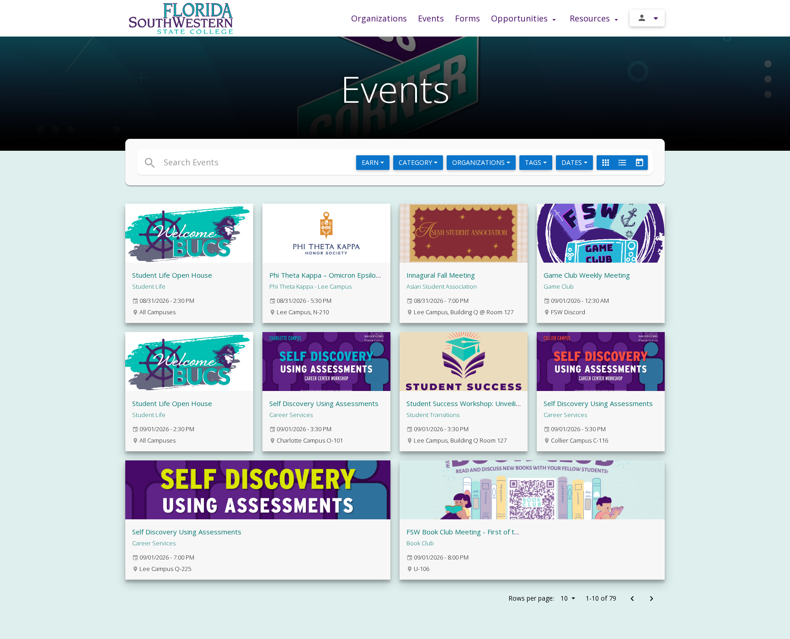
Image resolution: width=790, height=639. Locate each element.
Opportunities (520, 18)
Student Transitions (432, 415)
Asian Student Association (441, 286)
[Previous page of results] (632, 599)
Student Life (148, 286)
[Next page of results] (651, 599)
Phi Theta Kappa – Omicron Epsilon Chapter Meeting (351, 275)
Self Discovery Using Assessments (324, 403)
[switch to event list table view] (622, 162)
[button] (311, 162)
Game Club (559, 286)
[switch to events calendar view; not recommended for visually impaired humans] (639, 162)
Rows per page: (538, 598)
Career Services (291, 415)
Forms (467, 18)
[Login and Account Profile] (647, 18)
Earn (371, 162)
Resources (591, 18)
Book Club (420, 543)
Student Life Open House (172, 275)
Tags (534, 162)
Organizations (379, 18)
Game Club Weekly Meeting (587, 275)
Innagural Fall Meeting (440, 275)
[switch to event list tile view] (605, 162)
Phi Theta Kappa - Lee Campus (310, 286)
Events (431, 18)
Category (416, 162)
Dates (572, 162)
